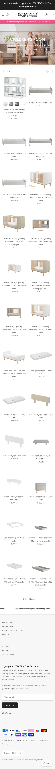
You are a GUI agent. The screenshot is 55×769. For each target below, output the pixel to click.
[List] (51, 71)
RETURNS (6, 650)
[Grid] (47, 71)
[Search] (9, 15)
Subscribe (10, 705)
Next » (32, 599)
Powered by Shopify (36, 760)
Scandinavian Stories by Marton (18, 760)
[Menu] (3, 15)
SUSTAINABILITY (9, 623)
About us (6, 634)
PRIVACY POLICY (9, 626)
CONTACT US (8, 654)
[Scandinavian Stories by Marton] (28, 15)
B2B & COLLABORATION (12, 630)
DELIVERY (6, 646)
